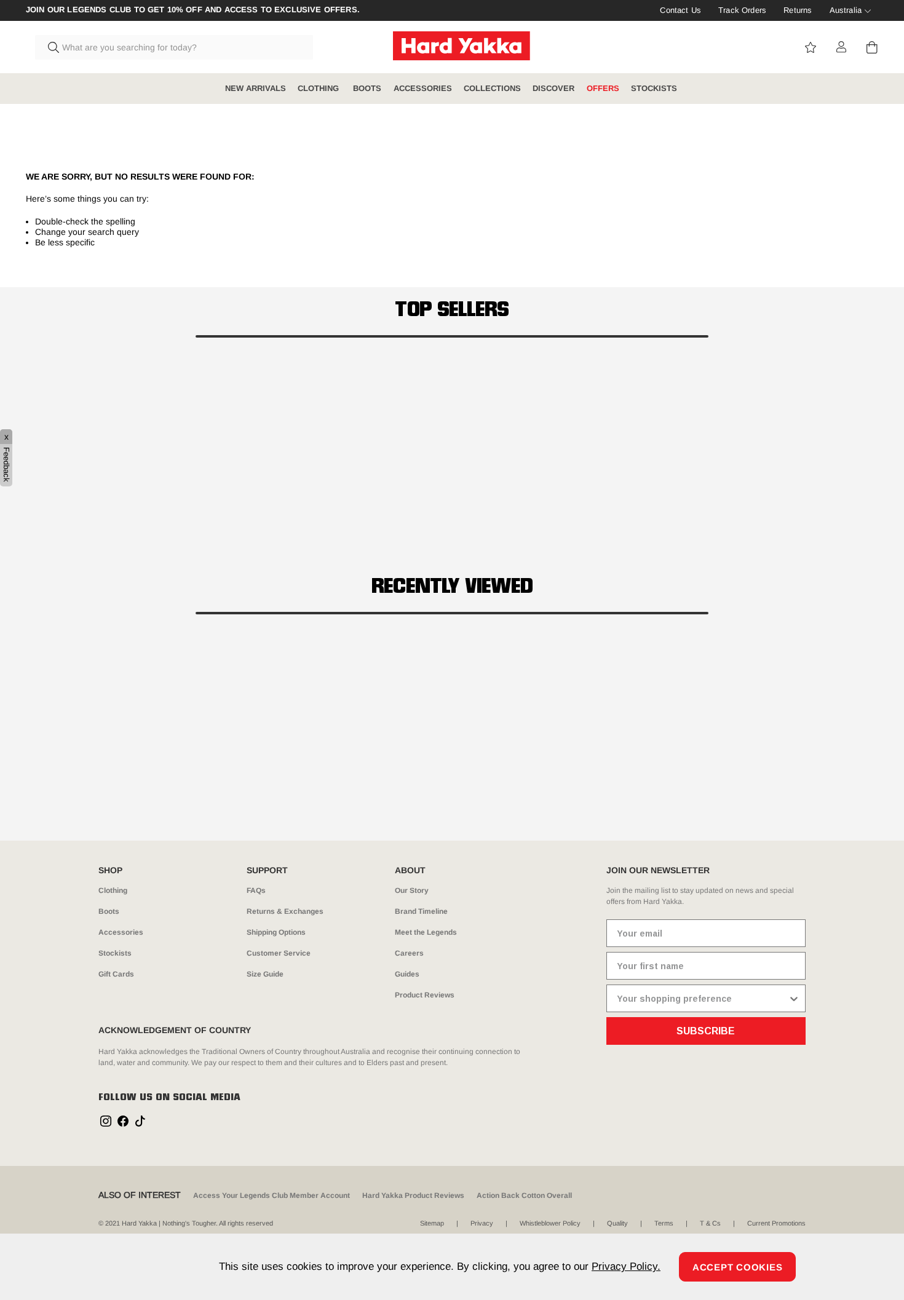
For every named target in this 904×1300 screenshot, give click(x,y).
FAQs (256, 890)
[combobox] (174, 47)
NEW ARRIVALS (255, 88)
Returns (797, 10)
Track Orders (742, 10)
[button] (452, 336)
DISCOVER (553, 88)
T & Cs (710, 1223)
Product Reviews (424, 995)
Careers (409, 953)
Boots (108, 911)
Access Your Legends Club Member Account (271, 1195)
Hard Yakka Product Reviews (413, 1195)
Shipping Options (276, 932)
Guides (407, 974)
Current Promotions (776, 1223)
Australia (846, 10)
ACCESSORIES (423, 88)
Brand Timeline (421, 911)
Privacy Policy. (626, 1266)
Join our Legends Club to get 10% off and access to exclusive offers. (193, 10)
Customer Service (279, 953)
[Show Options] (794, 998)
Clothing (112, 890)
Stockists (115, 953)
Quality (617, 1223)
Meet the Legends (426, 932)
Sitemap (432, 1223)
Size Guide (265, 974)
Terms (663, 1223)
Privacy (481, 1223)
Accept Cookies (737, 1267)
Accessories (120, 932)
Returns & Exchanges (285, 911)
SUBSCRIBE (705, 1031)
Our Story (412, 890)
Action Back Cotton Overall (524, 1195)
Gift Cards (116, 974)
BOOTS (367, 88)
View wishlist (810, 47)
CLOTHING (319, 88)
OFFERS (603, 88)
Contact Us (680, 10)
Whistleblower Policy (550, 1223)
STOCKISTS (654, 88)
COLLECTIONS (492, 88)
